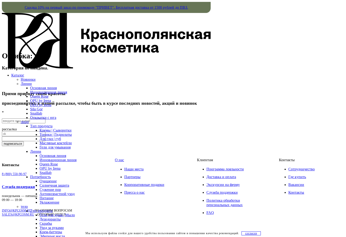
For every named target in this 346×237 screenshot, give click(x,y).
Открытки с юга (43, 118)
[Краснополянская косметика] (106, 67)
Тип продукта (41, 126)
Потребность (40, 177)
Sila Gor (36, 109)
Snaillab (36, 113)
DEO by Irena (40, 105)
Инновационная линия (48, 92)
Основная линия (43, 88)
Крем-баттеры (51, 232)
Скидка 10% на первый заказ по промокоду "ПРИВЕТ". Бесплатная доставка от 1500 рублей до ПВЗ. (106, 7)
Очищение (48, 181)
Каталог (17, 75)
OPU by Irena (40, 101)
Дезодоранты (50, 219)
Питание (47, 198)
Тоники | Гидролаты (56, 135)
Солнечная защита (54, 185)
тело (24, 207)
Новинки (28, 79)
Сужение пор (50, 190)
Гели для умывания (55, 147)
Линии (26, 84)
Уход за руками (52, 228)
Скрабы (46, 223)
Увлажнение (49, 202)
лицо (25, 122)
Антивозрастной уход (57, 194)
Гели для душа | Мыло (57, 215)
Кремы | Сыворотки (56, 130)
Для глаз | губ (50, 139)
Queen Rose (39, 96)
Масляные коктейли (56, 143)
